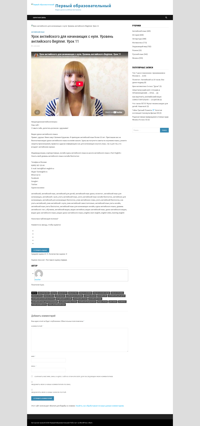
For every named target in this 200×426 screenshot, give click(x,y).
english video (48, 296)
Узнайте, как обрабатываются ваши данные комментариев (100, 406)
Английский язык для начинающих (44, 302)
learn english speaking (74, 296)
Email (34, 366)
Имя (33, 356)
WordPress (83, 423)
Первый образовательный (83, 5)
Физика (135, 58)
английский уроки (80, 299)
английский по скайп (64, 299)
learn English (60, 296)
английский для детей (117, 296)
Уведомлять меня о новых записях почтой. (48, 392)
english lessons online (101, 293)
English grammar (86, 293)
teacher (38, 279)
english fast (62, 293)
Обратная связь (39, 17)
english (53, 293)
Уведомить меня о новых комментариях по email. (51, 384)
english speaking (117, 293)
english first (73, 293)
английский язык (95, 299)
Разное (135, 50)
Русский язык (137, 54)
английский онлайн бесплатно (43, 299)
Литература (137, 39)
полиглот (122, 302)
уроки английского (39, 304)
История (135, 35)
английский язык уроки (67, 302)
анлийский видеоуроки (87, 302)
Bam (90, 423)
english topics (37, 296)
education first (43, 293)
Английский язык (37, 32)
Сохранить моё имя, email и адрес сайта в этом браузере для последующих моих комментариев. (73, 376)
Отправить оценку (40, 250)
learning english (90, 296)
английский (102, 296)
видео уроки (102, 302)
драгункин (113, 302)
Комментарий (37, 326)
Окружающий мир (139, 46)
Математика (137, 42)
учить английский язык (56, 304)
